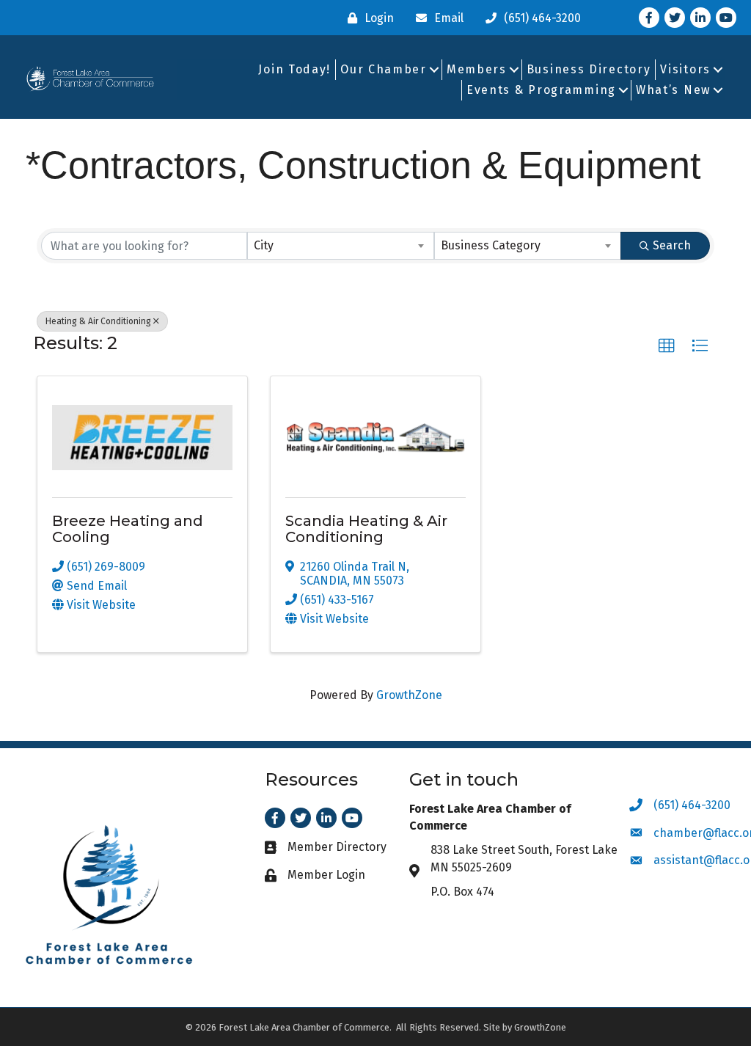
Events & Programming (541, 90)
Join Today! (294, 69)
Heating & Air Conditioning (98, 321)
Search (672, 245)
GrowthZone (409, 695)
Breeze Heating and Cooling (127, 529)
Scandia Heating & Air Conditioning (366, 529)
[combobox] (340, 246)
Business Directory (589, 69)
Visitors (685, 69)
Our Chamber (383, 69)
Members (477, 69)
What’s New (673, 90)
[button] (666, 346)
